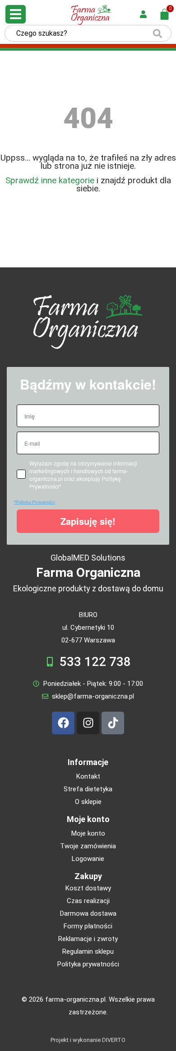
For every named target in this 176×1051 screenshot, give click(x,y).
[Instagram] (88, 723)
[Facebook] (63, 723)
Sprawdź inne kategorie (49, 180)
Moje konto (88, 819)
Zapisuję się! (88, 521)
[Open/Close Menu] (15, 14)
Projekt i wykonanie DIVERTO (88, 1040)
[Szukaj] (157, 33)
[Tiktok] (113, 723)
